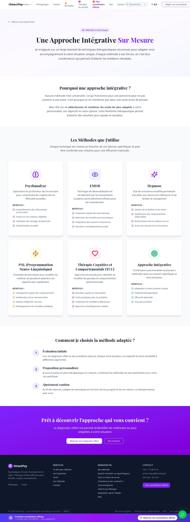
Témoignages (42, 4)
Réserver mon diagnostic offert (84, 441)
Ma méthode (104, 469)
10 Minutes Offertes (62, 469)
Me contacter (114, 441)
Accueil (11, 4)
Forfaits (56, 4)
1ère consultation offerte (156, 485)
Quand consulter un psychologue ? (114, 473)
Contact (120, 4)
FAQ (111, 4)
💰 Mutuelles (69, 4)
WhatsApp (13, 484)
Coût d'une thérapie (107, 489)
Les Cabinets (59, 481)
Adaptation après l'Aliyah (109, 493)
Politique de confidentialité (146, 511)
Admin (66, 511)
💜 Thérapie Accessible (83, 4)
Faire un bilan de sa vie (108, 477)
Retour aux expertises (23, 21)
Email (24, 484)
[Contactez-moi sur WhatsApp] (182, 514)
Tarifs (55, 477)
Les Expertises (59, 473)
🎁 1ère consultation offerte (98, 4)
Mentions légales (123, 511)
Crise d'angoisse (105, 485)
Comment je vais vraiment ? (111, 481)
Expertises (24, 4)
